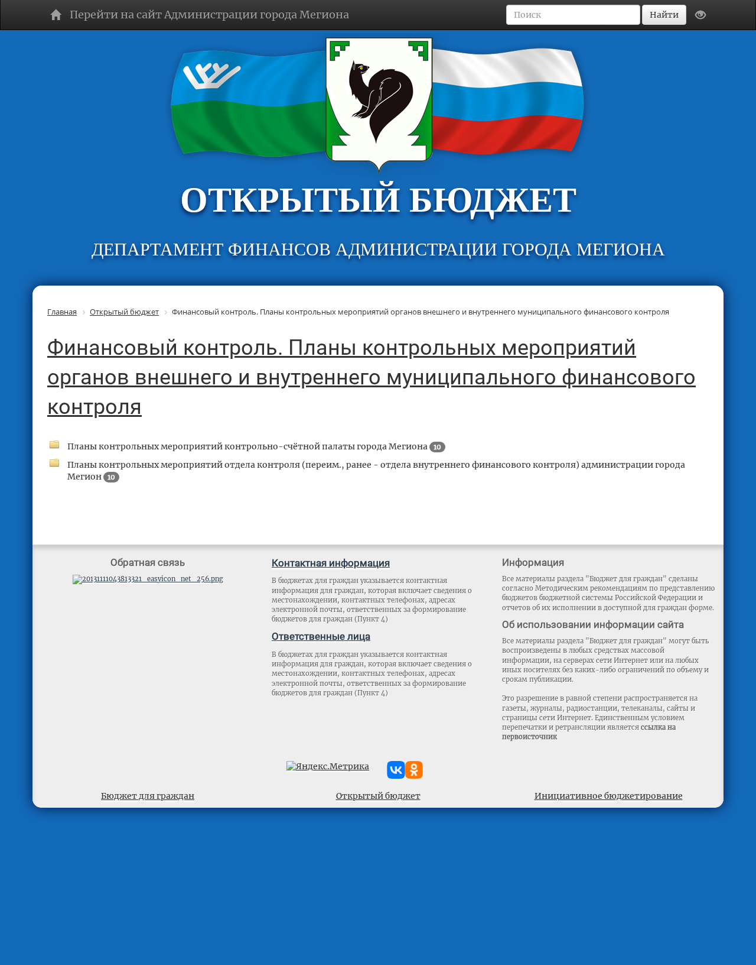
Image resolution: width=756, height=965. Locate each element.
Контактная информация (331, 563)
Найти (664, 14)
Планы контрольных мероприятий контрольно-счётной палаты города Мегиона (254, 446)
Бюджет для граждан (147, 796)
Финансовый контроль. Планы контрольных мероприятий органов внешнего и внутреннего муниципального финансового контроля (371, 377)
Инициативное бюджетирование (609, 796)
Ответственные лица (321, 636)
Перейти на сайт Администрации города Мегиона (209, 14)
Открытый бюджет (378, 796)
